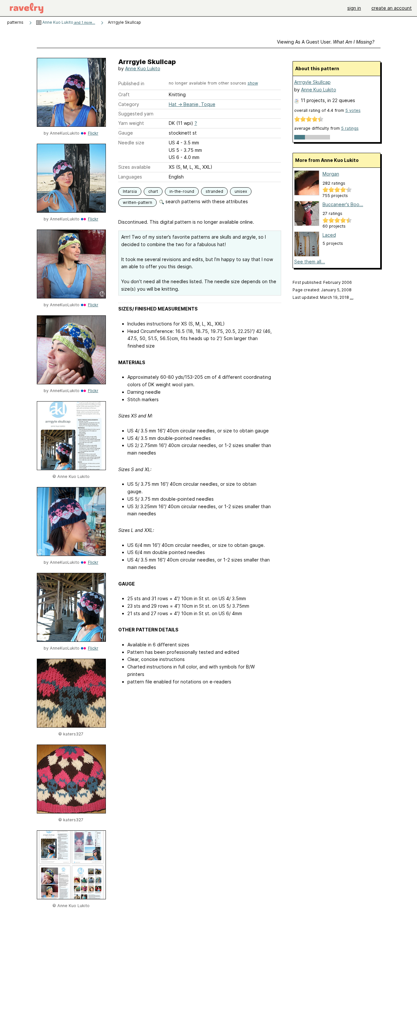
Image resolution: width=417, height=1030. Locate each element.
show (253, 83)
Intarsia (130, 191)
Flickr (93, 133)
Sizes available (134, 167)
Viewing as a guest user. (325, 42)
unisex (241, 191)
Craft (124, 94)
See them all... (309, 261)
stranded (214, 191)
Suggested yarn (135, 113)
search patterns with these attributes (206, 201)
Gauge (125, 133)
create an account (391, 8)
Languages (130, 176)
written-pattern (137, 202)
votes (353, 110)
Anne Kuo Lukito (68, 22)
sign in (354, 8)
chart (153, 191)
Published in (131, 83)
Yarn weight (131, 123)
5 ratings (350, 128)
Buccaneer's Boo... (343, 204)
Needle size (131, 142)
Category (128, 104)
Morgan (331, 174)
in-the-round (181, 191)
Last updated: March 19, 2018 (323, 297)
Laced (329, 235)
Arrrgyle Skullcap (312, 82)
